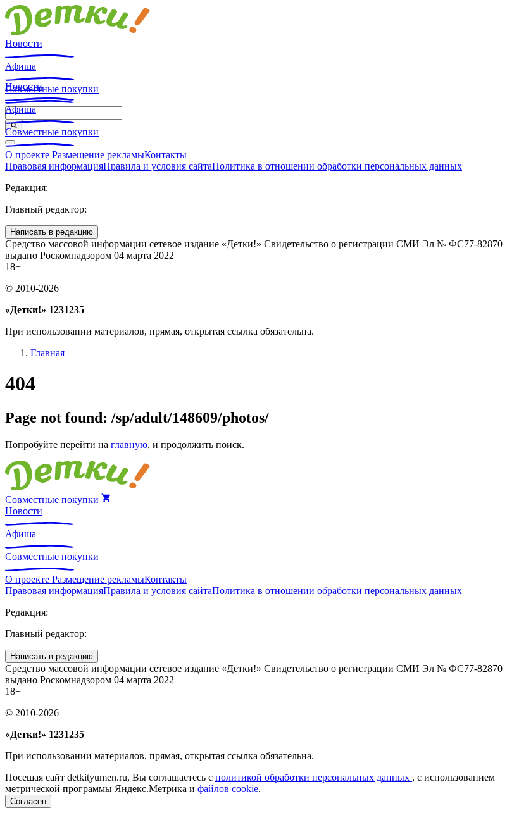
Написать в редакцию (51, 232)
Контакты (165, 154)
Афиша (20, 66)
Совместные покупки (52, 132)
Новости (23, 43)
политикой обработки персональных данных (313, 777)
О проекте (28, 154)
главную (129, 444)
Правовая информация (54, 166)
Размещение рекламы (98, 154)
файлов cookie (227, 788)
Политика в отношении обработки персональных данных (337, 166)
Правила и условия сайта (157, 166)
